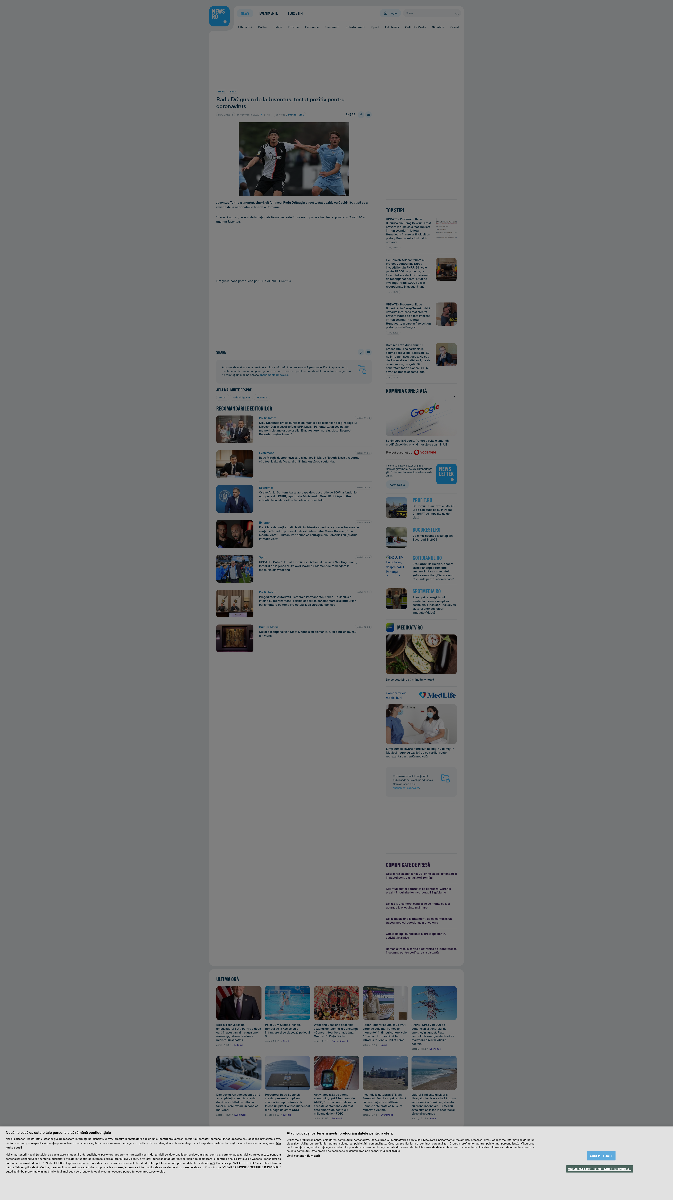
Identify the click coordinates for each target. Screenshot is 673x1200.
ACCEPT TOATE (601, 1156)
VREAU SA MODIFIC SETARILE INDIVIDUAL (599, 1169)
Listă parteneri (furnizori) (303, 1155)
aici (212, 1163)
